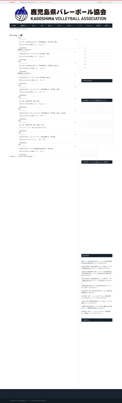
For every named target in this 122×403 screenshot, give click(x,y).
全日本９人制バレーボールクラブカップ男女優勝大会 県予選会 (37, 137)
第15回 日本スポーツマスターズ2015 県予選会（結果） (34, 54)
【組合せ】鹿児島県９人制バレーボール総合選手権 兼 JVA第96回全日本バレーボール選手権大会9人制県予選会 (96, 273)
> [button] (81, 73)
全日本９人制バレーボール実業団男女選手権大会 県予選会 (36, 148)
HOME (14, 25)
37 (26, 156)
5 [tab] (85, 61)
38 (28, 156)
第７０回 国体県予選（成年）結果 (29, 101)
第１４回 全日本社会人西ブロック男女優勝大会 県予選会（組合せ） (39, 65)
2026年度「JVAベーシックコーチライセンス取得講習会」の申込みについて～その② (96, 297)
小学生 (69, 25)
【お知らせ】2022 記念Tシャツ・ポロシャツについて (36, 2)
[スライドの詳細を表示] (96, 40)
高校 (49, 25)
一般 (32, 25)
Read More (22, 48)
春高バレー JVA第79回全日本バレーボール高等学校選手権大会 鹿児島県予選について (96, 262)
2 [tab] (85, 51)
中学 (59, 25)
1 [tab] (85, 48)
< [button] (81, 70)
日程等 (98, 25)
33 (19, 156)
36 (24, 156)
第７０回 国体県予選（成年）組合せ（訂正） (32, 125)
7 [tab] (85, 67)
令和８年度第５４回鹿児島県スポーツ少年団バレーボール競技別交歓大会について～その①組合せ (96, 279)
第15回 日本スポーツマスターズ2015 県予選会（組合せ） (35, 77)
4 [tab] (85, 58)
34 (20, 156)
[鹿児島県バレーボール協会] (61, 13)
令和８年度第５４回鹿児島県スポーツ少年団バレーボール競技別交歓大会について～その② (96, 267)
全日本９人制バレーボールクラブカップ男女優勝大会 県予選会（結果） (39, 89)
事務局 (23, 25)
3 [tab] (85, 54)
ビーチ (80, 25)
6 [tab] (85, 64)
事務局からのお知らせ (24, 50)
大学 (42, 25)
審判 (106, 25)
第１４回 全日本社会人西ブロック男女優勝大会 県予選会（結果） (38, 42)
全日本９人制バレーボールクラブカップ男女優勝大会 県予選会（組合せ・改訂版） (43, 113)
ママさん (89, 25)
